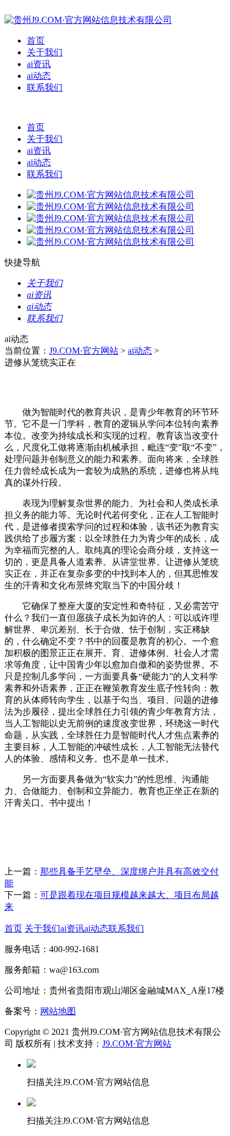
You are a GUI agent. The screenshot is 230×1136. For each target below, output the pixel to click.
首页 (36, 40)
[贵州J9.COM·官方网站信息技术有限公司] (88, 20)
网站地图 (58, 1011)
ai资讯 (39, 64)
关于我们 (45, 52)
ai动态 (39, 75)
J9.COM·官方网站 (83, 350)
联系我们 (45, 87)
